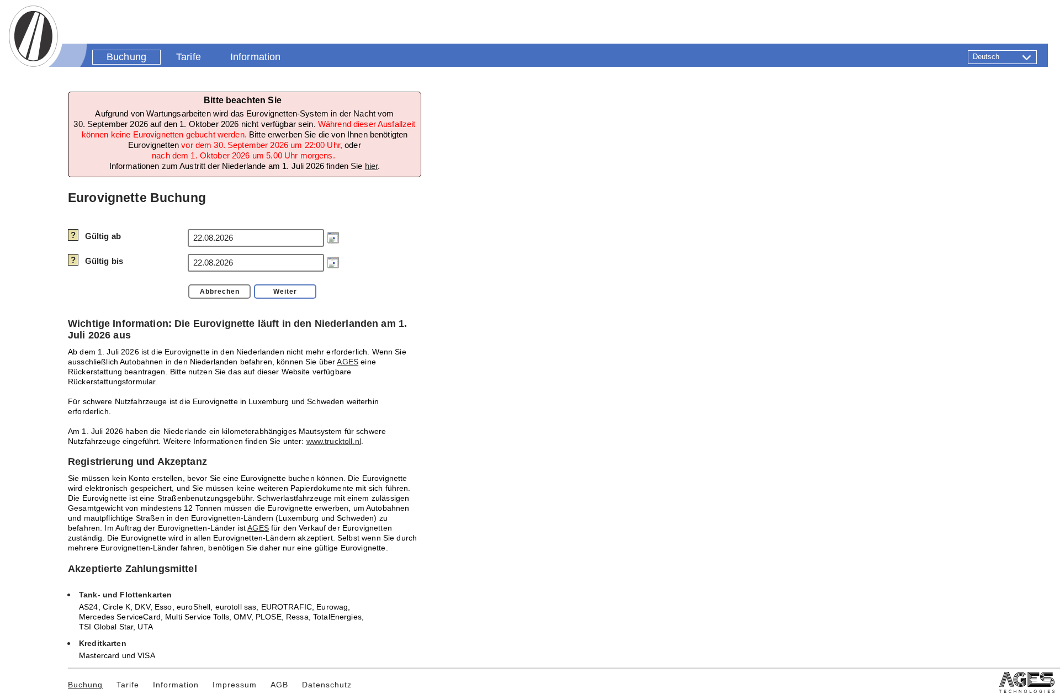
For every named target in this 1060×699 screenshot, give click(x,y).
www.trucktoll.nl (333, 441)
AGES (347, 362)
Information (176, 685)
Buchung (85, 685)
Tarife (127, 685)
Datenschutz (327, 685)
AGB (279, 685)
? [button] (73, 235)
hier (371, 166)
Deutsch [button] (986, 56)
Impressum (235, 685)
